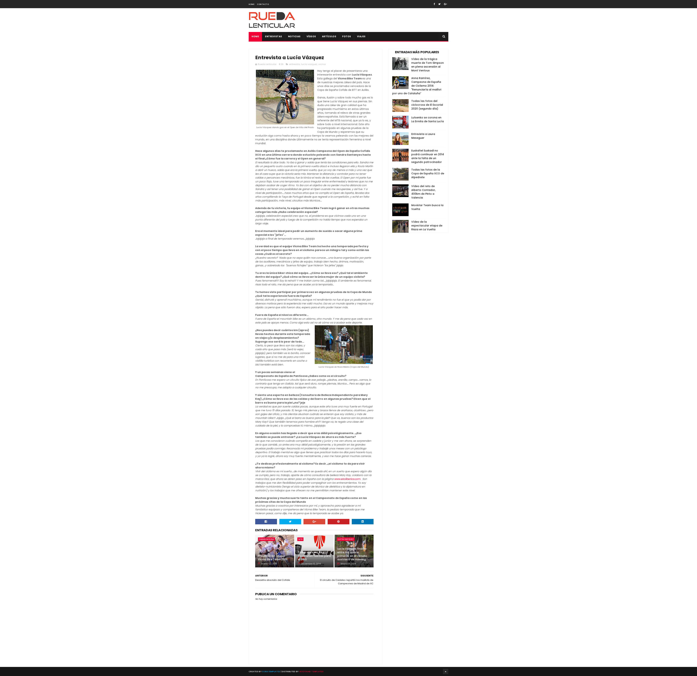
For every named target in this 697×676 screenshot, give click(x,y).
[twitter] (439, 4)
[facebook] (434, 4)
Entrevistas (273, 36)
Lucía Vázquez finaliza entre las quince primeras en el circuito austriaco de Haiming (352, 554)
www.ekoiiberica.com (347, 479)
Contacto (263, 4)
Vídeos (311, 36)
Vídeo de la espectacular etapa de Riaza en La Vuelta (426, 225)
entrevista (294, 64)
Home (251, 4)
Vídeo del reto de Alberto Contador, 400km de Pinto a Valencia (423, 191)
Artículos (329, 36)
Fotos (346, 36)
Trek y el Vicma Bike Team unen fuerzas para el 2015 (314, 555)
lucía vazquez (309, 64)
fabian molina (266, 539)
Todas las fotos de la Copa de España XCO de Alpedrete (427, 173)
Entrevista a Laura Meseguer (423, 136)
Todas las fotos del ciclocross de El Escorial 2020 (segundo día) (427, 104)
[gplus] (445, 4)
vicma (322, 64)
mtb (300, 539)
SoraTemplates (271, 671)
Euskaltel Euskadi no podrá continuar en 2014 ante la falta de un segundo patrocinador (427, 156)
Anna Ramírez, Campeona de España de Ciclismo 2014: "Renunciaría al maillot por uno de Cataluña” (416, 85)
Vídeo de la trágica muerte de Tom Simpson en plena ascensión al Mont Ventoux (427, 64)
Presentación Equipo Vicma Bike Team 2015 (272, 557)
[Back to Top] (445, 671)
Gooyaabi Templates (311, 671)
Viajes (361, 36)
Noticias (294, 36)
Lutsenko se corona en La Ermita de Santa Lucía (427, 119)
